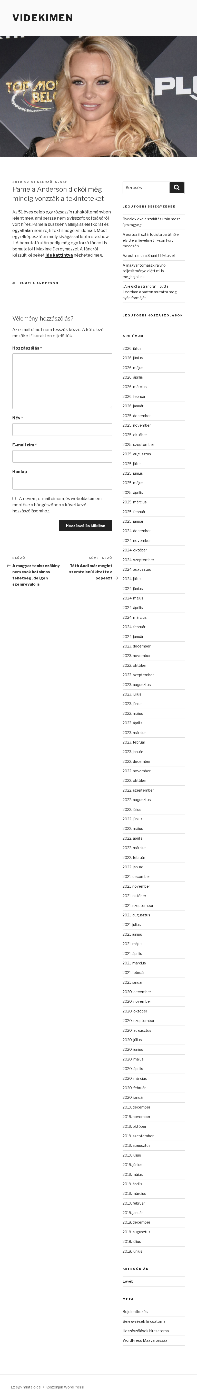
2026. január (133, 406)
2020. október (135, 1011)
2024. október (135, 550)
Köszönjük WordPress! (64, 1387)
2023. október (135, 665)
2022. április (133, 838)
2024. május (133, 598)
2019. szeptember (138, 1136)
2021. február (134, 972)
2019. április (132, 1184)
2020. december (137, 992)
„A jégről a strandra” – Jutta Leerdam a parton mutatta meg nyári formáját (150, 292)
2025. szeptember (138, 444)
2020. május (133, 1059)
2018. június (132, 1251)
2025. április (133, 492)
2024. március (135, 617)
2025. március (135, 502)
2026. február (134, 396)
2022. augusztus (137, 799)
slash (61, 182)
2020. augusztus (137, 1030)
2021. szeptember (138, 905)
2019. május (133, 1174)
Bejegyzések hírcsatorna (144, 1321)
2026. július (132, 348)
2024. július (132, 579)
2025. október (135, 435)
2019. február (134, 1203)
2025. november (137, 425)
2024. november (137, 540)
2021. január (133, 982)
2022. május (133, 828)
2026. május (133, 367)
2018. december (136, 1222)
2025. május (133, 483)
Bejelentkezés (135, 1311)
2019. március (134, 1193)
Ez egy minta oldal (26, 1387)
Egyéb (128, 1281)
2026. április (133, 377)
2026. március (135, 386)
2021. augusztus (136, 915)
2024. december (137, 531)
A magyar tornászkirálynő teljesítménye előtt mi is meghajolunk (144, 271)
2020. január (133, 1097)
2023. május (133, 713)
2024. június (133, 588)
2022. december (137, 761)
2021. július (132, 924)
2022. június (133, 819)
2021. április (132, 953)
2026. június (133, 358)
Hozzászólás (27, 348)
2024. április (133, 607)
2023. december (137, 646)
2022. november (137, 771)
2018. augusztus (137, 1232)
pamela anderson (39, 283)
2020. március (135, 1078)
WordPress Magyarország (145, 1340)
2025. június (133, 473)
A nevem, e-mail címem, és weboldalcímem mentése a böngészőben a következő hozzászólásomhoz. (57, 504)
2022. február (134, 857)
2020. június (133, 1049)
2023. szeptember (138, 675)
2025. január (133, 521)
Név (17, 418)
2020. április (133, 1068)
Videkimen (43, 18)
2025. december (137, 416)
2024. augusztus (137, 569)
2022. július (132, 809)
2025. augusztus (137, 454)
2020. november (137, 1001)
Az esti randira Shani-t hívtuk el (149, 255)
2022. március (134, 848)
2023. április (133, 723)
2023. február (134, 742)
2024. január (133, 636)
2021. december (136, 876)
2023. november (137, 655)
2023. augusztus (137, 684)
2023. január (133, 751)
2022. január (133, 867)
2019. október (134, 1126)
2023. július (132, 694)
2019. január (133, 1212)
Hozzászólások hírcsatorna (146, 1331)
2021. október (134, 896)
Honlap (19, 471)
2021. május (133, 944)
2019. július (132, 1155)
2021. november (136, 886)
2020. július (132, 1040)
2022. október (135, 780)
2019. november (136, 1116)
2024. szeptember (138, 560)
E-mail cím (24, 445)
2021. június (132, 934)
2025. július (132, 464)
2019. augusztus (137, 1145)
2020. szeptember (138, 1020)
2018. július (132, 1241)
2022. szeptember (138, 790)
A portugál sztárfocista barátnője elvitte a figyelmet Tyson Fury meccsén (151, 240)
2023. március (134, 732)
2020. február (134, 1088)
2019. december (136, 1107)
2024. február (134, 627)
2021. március (134, 963)
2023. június (133, 703)
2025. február (134, 512)
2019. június (132, 1164)
